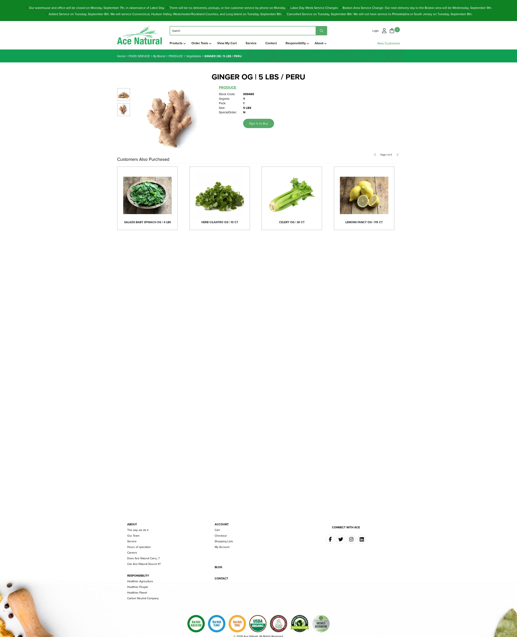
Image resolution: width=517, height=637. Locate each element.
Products (176, 43)
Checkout (221, 535)
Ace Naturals (139, 36)
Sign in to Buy (258, 123)
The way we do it (137, 530)
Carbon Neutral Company (143, 598)
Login (375, 31)
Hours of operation (139, 547)
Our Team (133, 535)
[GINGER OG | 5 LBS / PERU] (174, 119)
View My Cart (227, 43)
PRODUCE (227, 87)
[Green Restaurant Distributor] (299, 623)
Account (222, 524)
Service (251, 43)
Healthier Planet (137, 592)
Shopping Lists (224, 541)
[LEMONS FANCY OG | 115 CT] (364, 195)
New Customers (388, 43)
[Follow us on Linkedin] (361, 539)
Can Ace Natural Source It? (144, 563)
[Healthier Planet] (216, 623)
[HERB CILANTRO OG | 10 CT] (220, 195)
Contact (271, 43)
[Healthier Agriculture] (196, 623)
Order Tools (199, 43)
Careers (132, 552)
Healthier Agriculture (140, 581)
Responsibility (296, 43)
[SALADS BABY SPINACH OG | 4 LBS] (147, 195)
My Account (222, 547)
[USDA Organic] (258, 623)
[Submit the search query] (321, 30)
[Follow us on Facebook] (330, 539)
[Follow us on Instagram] (351, 539)
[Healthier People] (237, 623)
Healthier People (137, 586)
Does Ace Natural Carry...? (143, 558)
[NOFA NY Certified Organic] (278, 623)
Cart (217, 530)
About (319, 43)
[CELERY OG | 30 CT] (292, 195)
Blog (218, 567)
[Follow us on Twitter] (340, 539)
